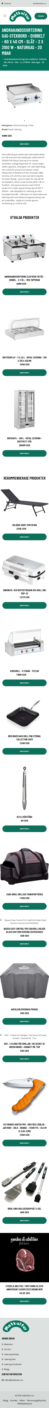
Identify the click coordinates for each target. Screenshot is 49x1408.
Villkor (22, 1400)
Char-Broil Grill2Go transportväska (24, 894)
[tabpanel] (24, 95)
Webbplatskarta (24, 1403)
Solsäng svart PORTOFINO (24, 524)
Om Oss (7, 1349)
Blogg (6, 1369)
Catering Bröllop (11, 1354)
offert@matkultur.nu (39, 4)
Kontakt (13, 1400)
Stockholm (7, 4)
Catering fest (10, 1359)
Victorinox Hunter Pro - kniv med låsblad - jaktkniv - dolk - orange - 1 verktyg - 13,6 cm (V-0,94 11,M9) (25, 1127)
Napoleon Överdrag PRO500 (24, 1009)
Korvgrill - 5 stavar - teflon (24, 670)
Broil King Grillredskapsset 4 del (24, 1208)
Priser (41, 16)
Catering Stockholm (13, 1364)
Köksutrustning (20, 125)
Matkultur (8, 1344)
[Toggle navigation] (5, 16)
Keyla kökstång (24, 816)
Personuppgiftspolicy (36, 1400)
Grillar (31, 125)
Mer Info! (24, 144)
